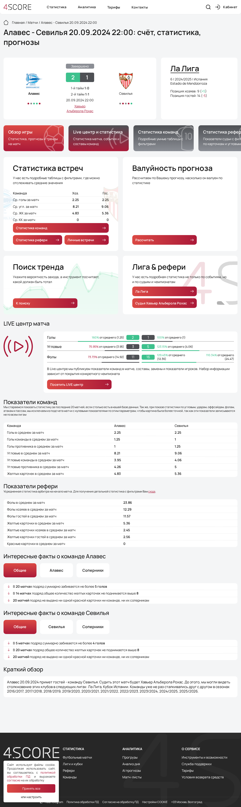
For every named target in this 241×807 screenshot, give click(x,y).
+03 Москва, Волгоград (186, 802)
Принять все (31, 788)
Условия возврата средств (203, 777)
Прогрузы (129, 757)
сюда (151, 491)
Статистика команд (31, 228)
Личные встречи (81, 240)
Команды (69, 777)
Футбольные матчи (77, 757)
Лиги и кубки (73, 764)
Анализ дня (131, 764)
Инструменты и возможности (204, 757)
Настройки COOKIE (155, 802)
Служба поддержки (197, 764)
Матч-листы (131, 777)
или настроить (31, 797)
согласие (13, 780)
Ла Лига (141, 291)
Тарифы (113, 7)
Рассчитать (144, 240)
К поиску (23, 303)
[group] (34, 138)
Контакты (140, 7)
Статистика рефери (31, 240)
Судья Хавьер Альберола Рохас (161, 303)
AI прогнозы (131, 770)
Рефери (69, 770)
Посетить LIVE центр (66, 384)
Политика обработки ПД (83, 802)
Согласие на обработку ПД (120, 802)
